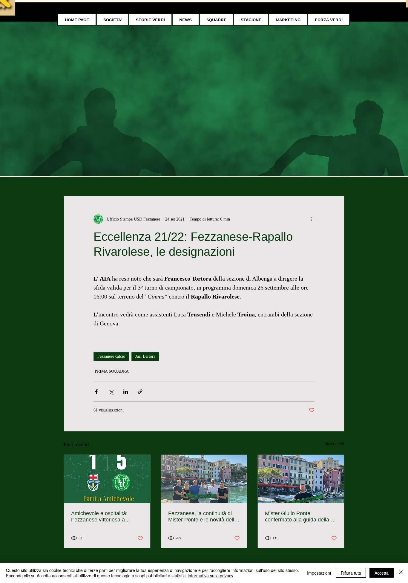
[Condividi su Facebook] (96, 391)
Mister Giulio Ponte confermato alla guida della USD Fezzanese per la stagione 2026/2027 (297, 516)
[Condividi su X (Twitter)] (111, 391)
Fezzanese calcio (111, 356)
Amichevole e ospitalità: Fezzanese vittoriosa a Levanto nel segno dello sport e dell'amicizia (106, 516)
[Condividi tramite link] (140, 391)
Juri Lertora (145, 356)
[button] (112, 20)
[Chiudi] (400, 572)
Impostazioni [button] (319, 573)
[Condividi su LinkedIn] (125, 391)
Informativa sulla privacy (210, 576)
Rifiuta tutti (351, 573)
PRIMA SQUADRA (112, 371)
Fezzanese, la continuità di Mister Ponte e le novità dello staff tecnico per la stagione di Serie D (203, 516)
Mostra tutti (334, 443)
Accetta (382, 573)
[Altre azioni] (311, 219)
